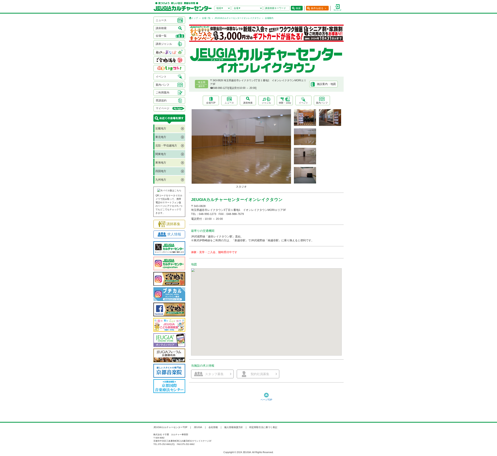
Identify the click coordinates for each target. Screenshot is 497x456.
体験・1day (285, 102)
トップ (194, 18)
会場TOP (210, 102)
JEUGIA (198, 427)
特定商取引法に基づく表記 (263, 427)
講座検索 (248, 102)
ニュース (229, 102)
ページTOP (266, 399)
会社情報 (213, 427)
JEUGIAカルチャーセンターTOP (170, 427)
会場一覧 (206, 18)
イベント (303, 102)
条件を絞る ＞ (319, 8)
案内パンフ (322, 102)
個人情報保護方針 (233, 427)
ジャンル (266, 102)
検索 (298, 8)
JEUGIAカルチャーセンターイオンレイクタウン (238, 18)
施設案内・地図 (326, 84)
